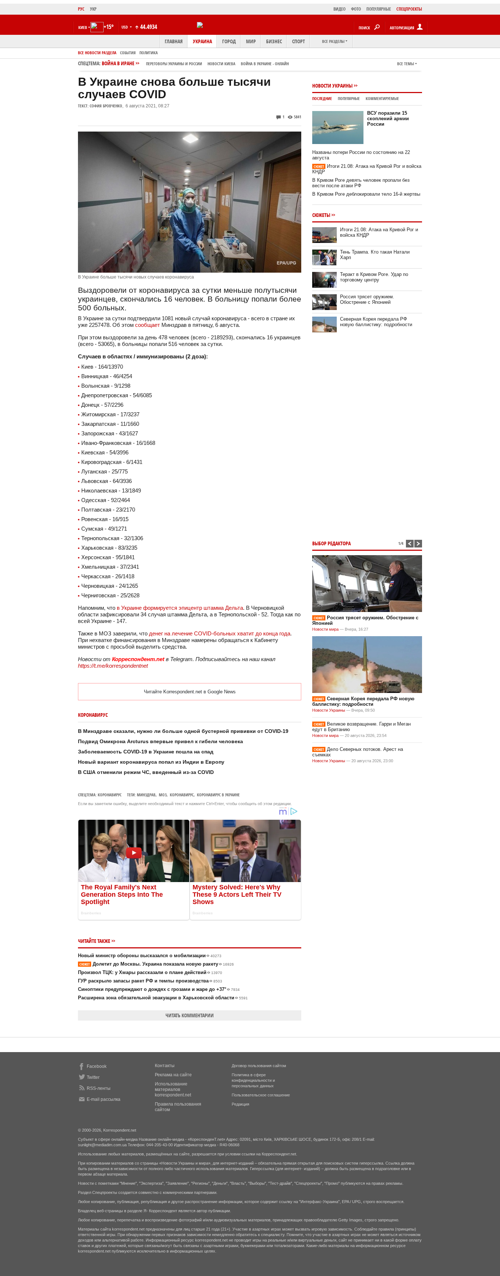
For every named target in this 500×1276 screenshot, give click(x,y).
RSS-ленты (99, 1088)
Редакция (240, 1104)
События (128, 52)
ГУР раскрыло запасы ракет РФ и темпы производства (150, 981)
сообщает (147, 325)
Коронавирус (110, 794)
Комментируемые (382, 98)
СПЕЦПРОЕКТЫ (409, 9)
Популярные (349, 98)
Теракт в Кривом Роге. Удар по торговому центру (374, 277)
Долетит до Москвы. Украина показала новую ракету (156, 964)
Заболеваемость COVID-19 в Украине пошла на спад (145, 752)
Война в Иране (195, 63)
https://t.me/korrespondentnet (113, 666)
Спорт (298, 41)
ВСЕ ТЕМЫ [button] (405, 63)
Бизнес (274, 41)
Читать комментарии (189, 1015)
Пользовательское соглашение (261, 1095)
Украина (202, 41)
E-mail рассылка (103, 1099)
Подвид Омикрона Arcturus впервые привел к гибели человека (160, 741)
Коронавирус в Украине (218, 794)
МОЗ (163, 794)
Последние (322, 98)
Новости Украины (332, 85)
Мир (251, 41)
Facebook (97, 1066)
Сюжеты (321, 214)
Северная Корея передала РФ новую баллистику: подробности (376, 321)
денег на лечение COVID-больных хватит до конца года (219, 633)
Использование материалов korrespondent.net (173, 1089)
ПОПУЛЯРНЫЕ (378, 9)
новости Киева (221, 63)
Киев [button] (82, 27)
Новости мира (325, 629)
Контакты (165, 1065)
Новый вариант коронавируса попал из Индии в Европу (151, 762)
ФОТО (356, 9)
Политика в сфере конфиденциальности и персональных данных (253, 1080)
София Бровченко (106, 105)
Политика (148, 52)
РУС (81, 9)
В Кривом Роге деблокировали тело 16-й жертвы (366, 194)
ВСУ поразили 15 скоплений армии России (388, 118)
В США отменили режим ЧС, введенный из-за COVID (146, 772)
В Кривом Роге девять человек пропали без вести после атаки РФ (361, 182)
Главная (174, 41)
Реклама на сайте (173, 1074)
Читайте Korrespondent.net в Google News (190, 691)
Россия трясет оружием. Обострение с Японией (367, 299)
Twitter (93, 1077)
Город (229, 41)
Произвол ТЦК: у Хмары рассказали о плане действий (150, 972)
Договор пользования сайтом (259, 1065)
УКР (93, 9)
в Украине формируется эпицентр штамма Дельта (180, 608)
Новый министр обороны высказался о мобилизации (149, 955)
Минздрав (146, 794)
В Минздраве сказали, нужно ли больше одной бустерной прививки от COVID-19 (183, 731)
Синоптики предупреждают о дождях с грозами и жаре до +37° (159, 989)
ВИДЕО (339, 9)
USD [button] (125, 27)
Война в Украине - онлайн (265, 63)
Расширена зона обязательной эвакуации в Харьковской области (163, 997)
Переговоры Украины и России (174, 63)
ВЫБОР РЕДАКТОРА (331, 543)
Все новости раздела (97, 52)
